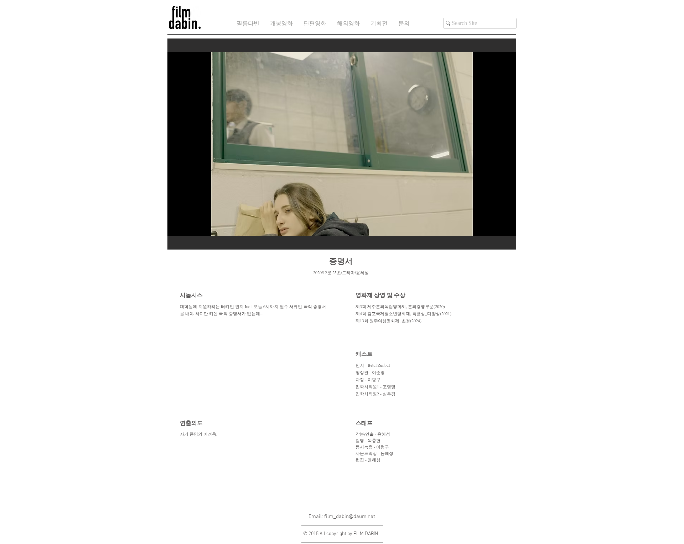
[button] (315, 24)
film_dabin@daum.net (349, 516)
